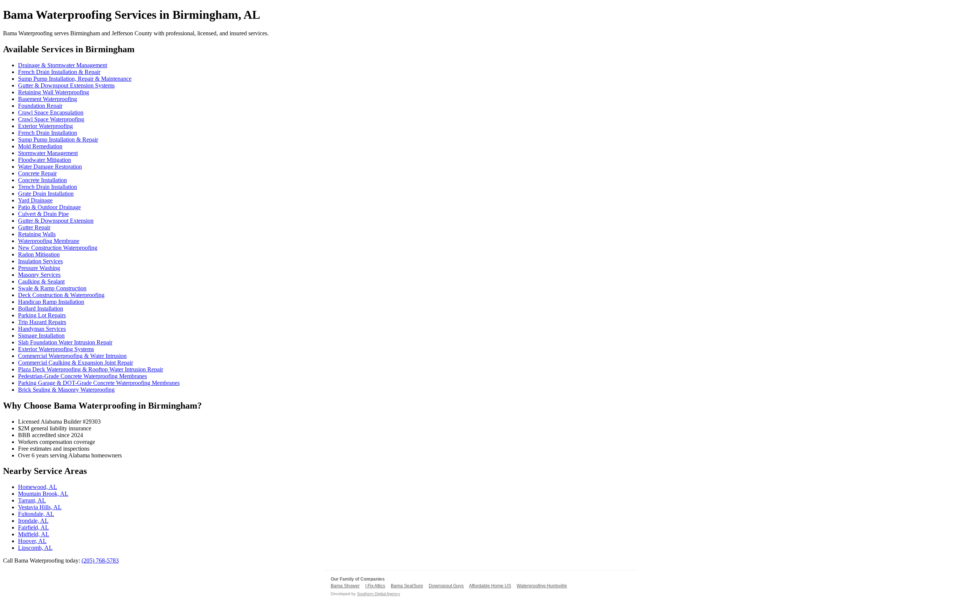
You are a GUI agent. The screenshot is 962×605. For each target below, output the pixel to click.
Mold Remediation (40, 146)
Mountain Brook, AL (43, 493)
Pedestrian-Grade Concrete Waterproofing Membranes (82, 376)
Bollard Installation (40, 308)
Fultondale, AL (36, 514)
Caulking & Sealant (41, 281)
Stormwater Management (48, 153)
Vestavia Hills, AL (40, 507)
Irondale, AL (33, 520)
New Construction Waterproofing (57, 247)
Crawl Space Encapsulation (50, 112)
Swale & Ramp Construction (52, 288)
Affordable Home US (490, 585)
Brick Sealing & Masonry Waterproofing (66, 389)
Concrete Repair (37, 173)
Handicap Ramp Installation (51, 302)
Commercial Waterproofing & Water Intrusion (72, 356)
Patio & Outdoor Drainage (49, 207)
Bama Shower (345, 585)
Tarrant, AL (32, 500)
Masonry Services (39, 275)
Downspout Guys (446, 585)
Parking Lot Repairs (42, 315)
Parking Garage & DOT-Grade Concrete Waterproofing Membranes (99, 383)
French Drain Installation (47, 133)
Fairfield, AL (33, 527)
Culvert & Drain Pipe (43, 214)
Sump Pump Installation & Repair (58, 139)
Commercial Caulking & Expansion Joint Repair (75, 362)
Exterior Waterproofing (45, 126)
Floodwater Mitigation (44, 160)
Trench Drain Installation (47, 187)
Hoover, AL (32, 541)
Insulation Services (40, 261)
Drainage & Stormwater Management (62, 65)
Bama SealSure (407, 585)
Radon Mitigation (39, 254)
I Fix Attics (375, 585)
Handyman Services (42, 329)
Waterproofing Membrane (48, 241)
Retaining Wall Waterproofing (53, 92)
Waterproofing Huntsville (542, 585)
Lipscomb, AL (35, 548)
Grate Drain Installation (46, 193)
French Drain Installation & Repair (59, 72)
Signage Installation (41, 335)
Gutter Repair (34, 227)
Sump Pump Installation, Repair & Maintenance (75, 78)
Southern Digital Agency (378, 593)
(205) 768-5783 (100, 560)
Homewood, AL (37, 487)
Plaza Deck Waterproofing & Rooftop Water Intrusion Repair (90, 369)
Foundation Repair (40, 106)
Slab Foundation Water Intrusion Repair (65, 342)
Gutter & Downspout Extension (56, 220)
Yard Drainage (35, 200)
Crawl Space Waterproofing (51, 119)
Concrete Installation (42, 180)
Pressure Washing (39, 268)
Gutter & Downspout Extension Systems (66, 85)
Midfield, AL (33, 534)
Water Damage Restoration (50, 166)
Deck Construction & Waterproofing (61, 295)
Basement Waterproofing (47, 99)
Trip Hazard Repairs (42, 322)
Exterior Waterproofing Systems (56, 349)
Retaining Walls (37, 234)
